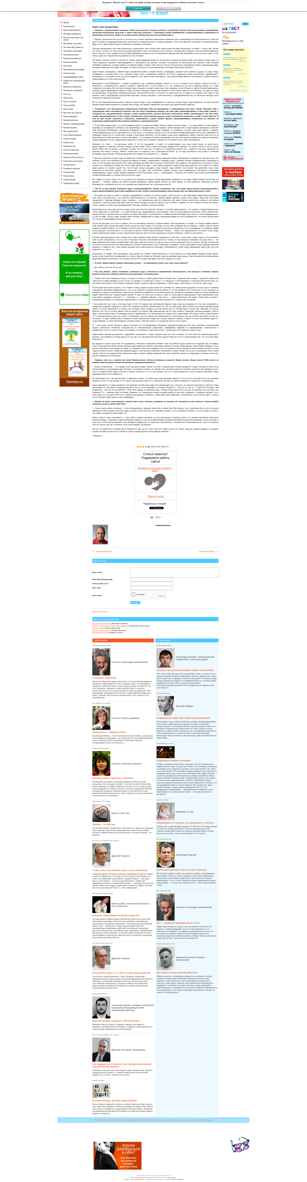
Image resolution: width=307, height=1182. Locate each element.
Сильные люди (68, 142)
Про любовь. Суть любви (101, 703)
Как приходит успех (100, 632)
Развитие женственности (101, 748)
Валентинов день (69, 146)
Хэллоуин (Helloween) (71, 149)
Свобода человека (69, 138)
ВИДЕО (66, 22)
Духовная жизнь (69, 164)
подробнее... (242, 61)
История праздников (70, 153)
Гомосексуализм (69, 73)
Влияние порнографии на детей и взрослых (116, 915)
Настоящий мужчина (99, 994)
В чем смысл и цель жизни (73, 161)
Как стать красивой (70, 62)
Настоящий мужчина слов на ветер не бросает (182, 870)
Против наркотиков (163, 693)
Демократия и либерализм (72, 90)
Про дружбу (67, 65)
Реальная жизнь (69, 26)
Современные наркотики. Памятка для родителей (183, 718)
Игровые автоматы (70, 127)
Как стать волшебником (101, 623)
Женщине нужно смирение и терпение (112, 778)
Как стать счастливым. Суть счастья (105, 841)
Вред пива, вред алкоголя (72, 112)
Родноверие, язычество (165, 743)
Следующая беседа (207, 551)
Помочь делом (156, 496)
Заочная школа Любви (71, 183)
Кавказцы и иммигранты (72, 86)
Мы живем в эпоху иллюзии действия (177, 972)
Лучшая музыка (69, 172)
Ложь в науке (68, 97)
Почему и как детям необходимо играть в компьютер (185, 670)
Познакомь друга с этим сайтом (232, 42)
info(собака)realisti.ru (137, 1179)
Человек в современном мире (74, 123)
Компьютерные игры (164, 645)
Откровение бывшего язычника (174, 760)
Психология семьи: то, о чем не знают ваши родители (121, 973)
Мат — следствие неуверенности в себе (178, 923)
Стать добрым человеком (72, 135)
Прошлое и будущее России (73, 157)
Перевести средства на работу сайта (155, 469)
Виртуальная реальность (166, 944)
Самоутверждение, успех (105, 20)
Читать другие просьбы (238, 90)
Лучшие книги (68, 175)
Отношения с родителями (101, 645)
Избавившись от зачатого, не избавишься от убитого (185, 823)
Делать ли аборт (98, 1080)
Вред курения (68, 109)
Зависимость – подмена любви (109, 732)
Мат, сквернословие (164, 891)
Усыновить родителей (104, 678)
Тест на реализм (229, 32)
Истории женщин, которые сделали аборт (114, 1100)
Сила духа (67, 94)
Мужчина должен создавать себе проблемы (115, 1021)
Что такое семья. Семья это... (102, 943)
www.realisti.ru (171, 1177)
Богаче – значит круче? (101, 630)
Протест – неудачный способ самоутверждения (111, 626)
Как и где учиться (69, 101)
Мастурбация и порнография (102, 893)
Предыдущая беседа (104, 551)
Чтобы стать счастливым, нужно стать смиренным (119, 870)
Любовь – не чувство (103, 824)
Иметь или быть (98, 628)
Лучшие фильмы (69, 179)
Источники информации (72, 33)
